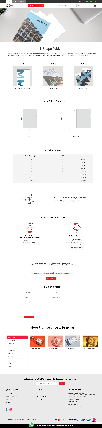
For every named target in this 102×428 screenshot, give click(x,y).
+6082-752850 (72, 401)
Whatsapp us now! (91, 1)
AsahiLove (39, 399)
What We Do (9, 399)
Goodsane (33, 419)
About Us (8, 402)
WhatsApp (51, 278)
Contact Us (8, 405)
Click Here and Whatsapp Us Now (62, 425)
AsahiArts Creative (41, 393)
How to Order (9, 393)
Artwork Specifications (11, 396)
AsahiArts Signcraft (41, 396)
